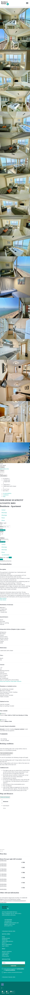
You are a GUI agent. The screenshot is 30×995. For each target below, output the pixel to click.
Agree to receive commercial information (13, 972)
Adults (1, 531)
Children (2, 538)
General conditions (7, 951)
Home (3, 936)
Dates (1, 526)
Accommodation (7, 493)
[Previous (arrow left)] (0, 474)
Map (4, 496)
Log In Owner (5, 946)
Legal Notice (5, 954)
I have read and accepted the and (14, 969)
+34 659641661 (8, 921)
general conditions (10, 970)
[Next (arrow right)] (2, 474)
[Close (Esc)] (0, 849)
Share (2, 470)
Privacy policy (5, 956)
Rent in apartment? (7, 944)
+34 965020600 (8, 919)
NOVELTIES (5, 940)
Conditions (6, 495)
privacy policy (20, 968)
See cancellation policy (6, 753)
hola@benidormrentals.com (11, 922)
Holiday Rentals (6, 938)
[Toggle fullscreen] (2, 849)
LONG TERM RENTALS (7, 941)
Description (4, 475)
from (1, 523)
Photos (2, 467)
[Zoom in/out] (3, 849)
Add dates (2, 530)
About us (4, 943)
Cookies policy (5, 953)
